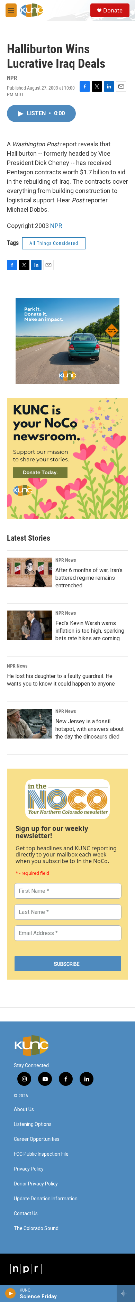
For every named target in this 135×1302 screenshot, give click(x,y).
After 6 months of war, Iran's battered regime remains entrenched (89, 578)
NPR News (65, 560)
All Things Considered (53, 243)
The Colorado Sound (36, 1228)
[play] (10, 1293)
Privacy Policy (29, 1169)
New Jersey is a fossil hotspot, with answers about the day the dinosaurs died (89, 729)
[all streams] (126, 1293)
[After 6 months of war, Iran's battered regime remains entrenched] (29, 572)
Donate (113, 10)
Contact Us (26, 1213)
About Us (24, 1109)
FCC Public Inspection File (41, 1154)
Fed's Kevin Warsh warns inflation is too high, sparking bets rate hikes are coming (89, 631)
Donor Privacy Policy (36, 1183)
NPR (56, 225)
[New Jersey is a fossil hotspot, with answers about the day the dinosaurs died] (29, 724)
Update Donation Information (46, 1198)
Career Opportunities (37, 1139)
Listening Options (33, 1124)
